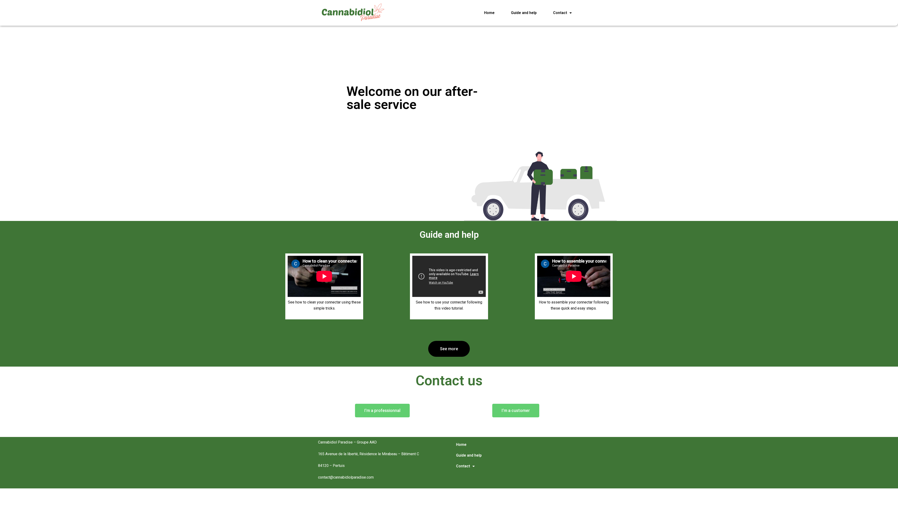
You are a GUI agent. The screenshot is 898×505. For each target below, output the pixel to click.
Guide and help (524, 13)
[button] (449, 349)
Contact (560, 13)
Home (489, 13)
